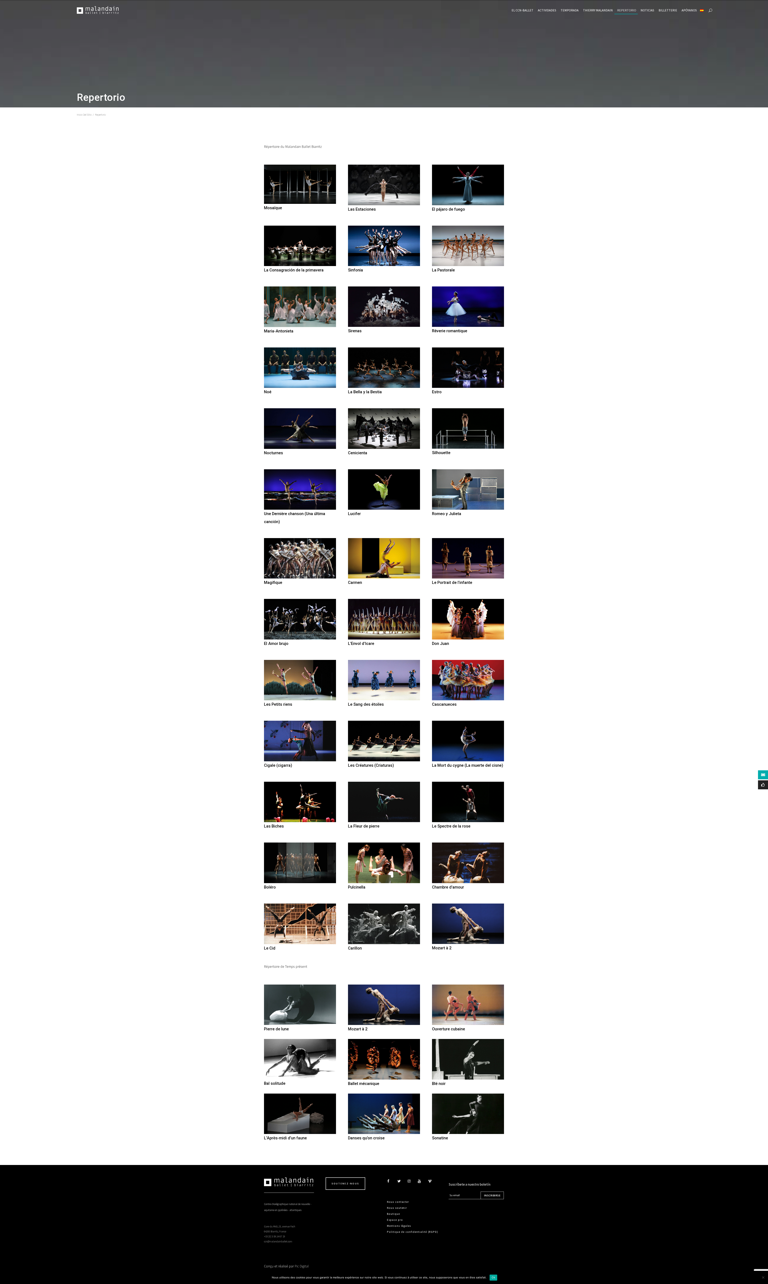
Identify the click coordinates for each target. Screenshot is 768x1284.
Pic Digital (302, 1266)
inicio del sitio (84, 115)
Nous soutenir (397, 1208)
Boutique (393, 1214)
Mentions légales (399, 1226)
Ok (493, 1277)
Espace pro (395, 1220)
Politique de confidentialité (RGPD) (412, 1232)
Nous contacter (398, 1202)
